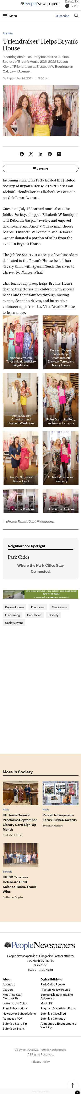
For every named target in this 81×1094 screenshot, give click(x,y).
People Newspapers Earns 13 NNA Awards (60, 817)
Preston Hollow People (55, 989)
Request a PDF (12, 1018)
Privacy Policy (40, 1061)
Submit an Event (13, 1028)
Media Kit (46, 1003)
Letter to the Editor (15, 1003)
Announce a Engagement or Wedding (58, 1025)
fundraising (12, 615)
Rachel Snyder (14, 897)
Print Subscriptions (15, 1008)
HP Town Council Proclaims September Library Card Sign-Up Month (20, 822)
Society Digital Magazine (56, 994)
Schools (7, 871)
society (53, 615)
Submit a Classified (53, 1013)
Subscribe (62, 15)
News (6, 809)
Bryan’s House (63, 306)
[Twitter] (31, 154)
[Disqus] (41, 689)
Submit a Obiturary (52, 1018)
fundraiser (38, 607)
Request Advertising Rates (58, 1008)
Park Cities (34, 615)
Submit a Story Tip (15, 1023)
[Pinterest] (50, 154)
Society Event (14, 622)
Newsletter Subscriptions (19, 1013)
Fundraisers (59, 607)
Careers (8, 989)
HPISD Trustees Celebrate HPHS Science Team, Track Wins (19, 884)
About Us (9, 984)
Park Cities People (52, 984)
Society (8, 33)
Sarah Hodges (54, 825)
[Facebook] (22, 154)
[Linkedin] (40, 154)
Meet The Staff (12, 994)
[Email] (59, 154)
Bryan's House (14, 607)
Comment (42, 168)
